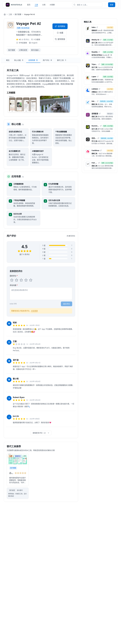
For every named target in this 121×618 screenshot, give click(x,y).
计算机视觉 (23, 50)
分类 (43, 5)
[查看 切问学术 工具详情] (99, 141)
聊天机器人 (35, 50)
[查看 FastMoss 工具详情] (99, 153)
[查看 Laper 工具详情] (99, 79)
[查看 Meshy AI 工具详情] (99, 42)
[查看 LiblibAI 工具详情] (99, 91)
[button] (23, 104)
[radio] (12, 280)
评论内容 (14, 285)
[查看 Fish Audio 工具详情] (99, 165)
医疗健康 (18, 14)
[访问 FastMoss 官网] (101, 150)
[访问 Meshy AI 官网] (101, 40)
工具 (36, 5)
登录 (111, 5)
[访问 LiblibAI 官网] (99, 89)
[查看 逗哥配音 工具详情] (99, 116)
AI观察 (52, 5)
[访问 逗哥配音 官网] (100, 113)
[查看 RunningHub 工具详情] (99, 128)
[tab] (8, 60)
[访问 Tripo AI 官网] (99, 64)
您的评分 (14, 276)
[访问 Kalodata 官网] (97, 101)
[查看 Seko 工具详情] (99, 30)
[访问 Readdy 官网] (99, 52)
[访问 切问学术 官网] (98, 138)
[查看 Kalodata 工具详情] (99, 104)
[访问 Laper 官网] (98, 76)
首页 (28, 5)
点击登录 (34, 311)
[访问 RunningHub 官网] (101, 126)
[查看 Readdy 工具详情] (99, 54)
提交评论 (66, 304)
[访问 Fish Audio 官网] (99, 163)
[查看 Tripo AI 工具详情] (99, 67)
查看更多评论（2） (40, 433)
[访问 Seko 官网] (97, 27)
